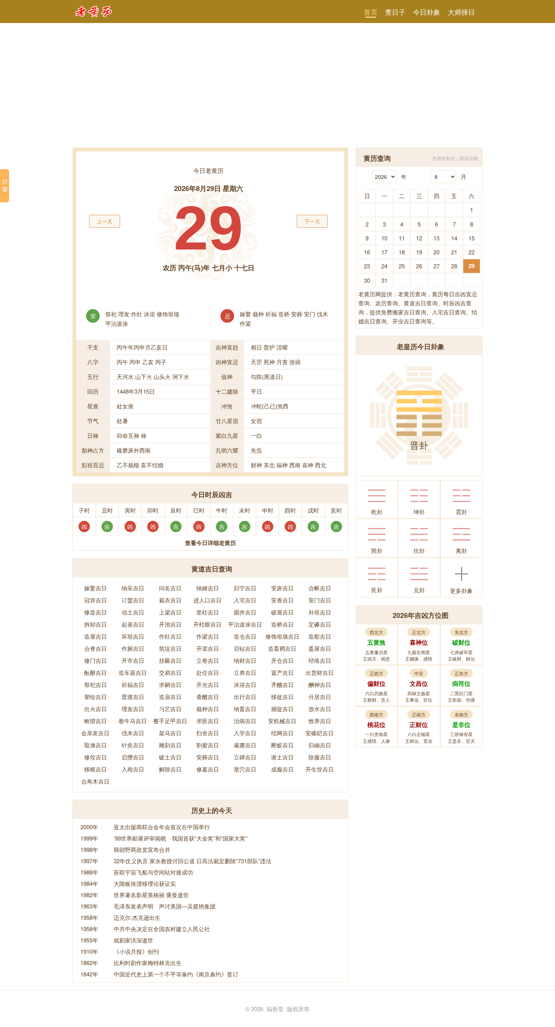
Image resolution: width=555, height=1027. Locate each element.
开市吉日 (133, 660)
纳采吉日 (133, 588)
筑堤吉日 (170, 648)
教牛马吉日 (133, 721)
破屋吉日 (282, 612)
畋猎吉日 (95, 721)
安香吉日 (282, 600)
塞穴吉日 (245, 769)
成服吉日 (282, 769)
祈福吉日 (133, 684)
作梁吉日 (207, 636)
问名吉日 (170, 588)
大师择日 (461, 12)
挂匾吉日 (170, 660)
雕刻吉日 (170, 745)
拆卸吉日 (95, 624)
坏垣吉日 (133, 636)
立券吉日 (245, 672)
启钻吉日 (245, 648)
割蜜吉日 (207, 745)
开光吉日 (207, 684)
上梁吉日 (170, 612)
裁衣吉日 (170, 600)
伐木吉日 (133, 733)
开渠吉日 (207, 648)
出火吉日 (95, 709)
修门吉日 (95, 660)
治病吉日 (245, 721)
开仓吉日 (282, 660)
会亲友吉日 (95, 733)
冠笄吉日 (95, 600)
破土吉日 (170, 757)
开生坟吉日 (319, 769)
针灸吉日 (133, 745)
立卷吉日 (207, 660)
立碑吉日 (245, 757)
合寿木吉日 (95, 781)
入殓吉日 (133, 769)
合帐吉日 (319, 588)
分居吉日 (319, 697)
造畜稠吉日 (282, 648)
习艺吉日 (170, 709)
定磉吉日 (319, 624)
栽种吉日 (207, 709)
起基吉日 (133, 624)
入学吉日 (245, 733)
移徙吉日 (282, 697)
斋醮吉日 (207, 697)
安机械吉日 (282, 721)
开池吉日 (170, 624)
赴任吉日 (207, 672)
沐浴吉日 (245, 684)
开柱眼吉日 (207, 624)
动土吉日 (133, 612)
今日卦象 (426, 12)
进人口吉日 (207, 600)
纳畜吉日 (245, 709)
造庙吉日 (170, 697)
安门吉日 (319, 600)
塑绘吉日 (95, 697)
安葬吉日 (207, 757)
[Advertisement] (277, 91)
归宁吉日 (245, 588)
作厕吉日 (133, 648)
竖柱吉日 (207, 612)
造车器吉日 (133, 672)
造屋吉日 (95, 636)
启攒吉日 (133, 757)
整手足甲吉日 (170, 721)
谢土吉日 (282, 757)
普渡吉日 (133, 697)
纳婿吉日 (207, 588)
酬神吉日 (319, 684)
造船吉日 (319, 636)
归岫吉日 (319, 745)
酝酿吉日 (95, 672)
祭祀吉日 (95, 684)
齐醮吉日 (282, 684)
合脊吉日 (95, 648)
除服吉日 (319, 757)
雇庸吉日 (245, 745)
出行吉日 (245, 697)
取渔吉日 (95, 745)
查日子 (395, 12)
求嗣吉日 (170, 684)
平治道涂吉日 (245, 624)
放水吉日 (319, 709)
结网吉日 (282, 733)
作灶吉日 (170, 636)
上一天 (105, 221)
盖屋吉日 (319, 648)
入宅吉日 (245, 600)
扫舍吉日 (207, 733)
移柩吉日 (95, 769)
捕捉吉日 (282, 709)
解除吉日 (170, 769)
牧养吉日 (319, 721)
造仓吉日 (245, 636)
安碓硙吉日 (319, 733)
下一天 (312, 221)
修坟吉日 (95, 757)
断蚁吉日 (282, 745)
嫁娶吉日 (95, 588)
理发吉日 (133, 709)
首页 (371, 12)
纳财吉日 (245, 660)
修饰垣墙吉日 (282, 636)
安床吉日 (282, 588)
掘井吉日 (245, 612)
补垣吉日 (319, 612)
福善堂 (275, 1009)
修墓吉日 (207, 769)
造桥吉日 (282, 624)
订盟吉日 (133, 600)
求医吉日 (207, 721)
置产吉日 (282, 672)
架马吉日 (170, 733)
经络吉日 (319, 660)
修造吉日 (95, 612)
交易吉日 (170, 672)
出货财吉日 (319, 672)
